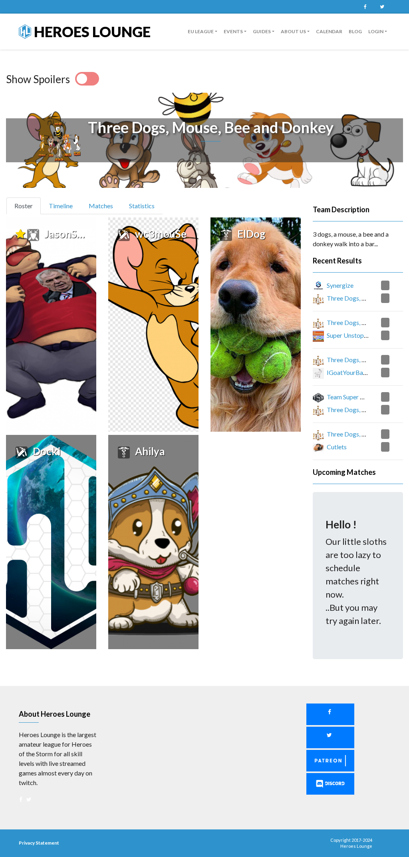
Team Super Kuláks (353, 397)
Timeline (61, 205)
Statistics (142, 205)
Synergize (340, 285)
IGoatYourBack (348, 372)
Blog (355, 31)
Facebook (365, 7)
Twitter (381, 7)
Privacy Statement (39, 843)
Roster (27, 205)
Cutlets (337, 446)
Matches (100, 205)
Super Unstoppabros (355, 335)
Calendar (329, 31)
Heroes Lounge (91, 31)
